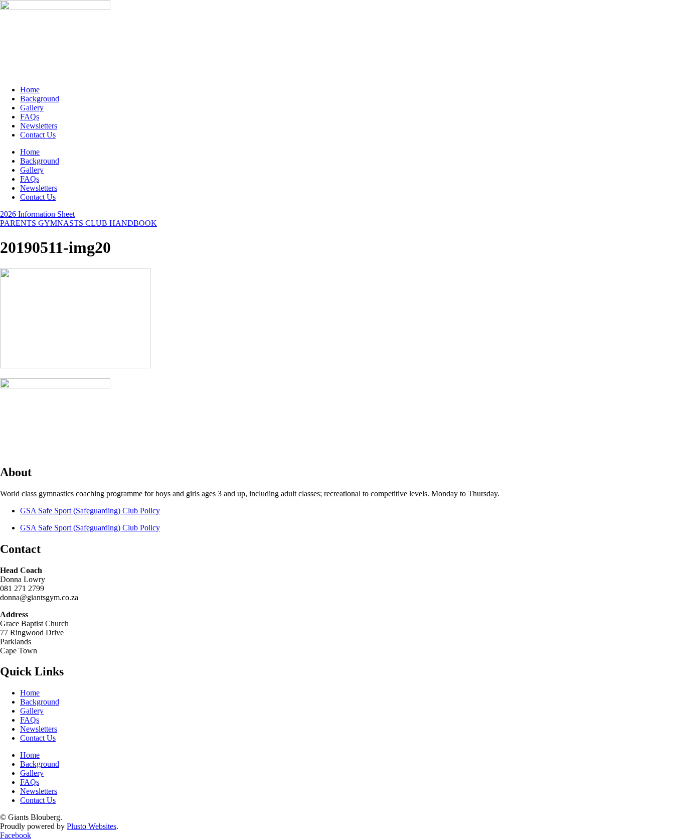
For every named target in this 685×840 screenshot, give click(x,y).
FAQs (29, 116)
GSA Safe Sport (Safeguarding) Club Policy (90, 510)
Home (30, 89)
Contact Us (38, 134)
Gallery (32, 107)
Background (39, 98)
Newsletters (38, 125)
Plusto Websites (91, 826)
